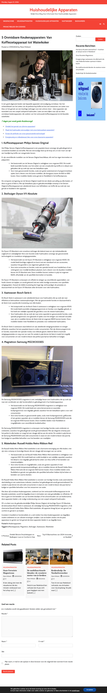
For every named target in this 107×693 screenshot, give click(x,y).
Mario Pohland (25, 47)
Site (3, 652)
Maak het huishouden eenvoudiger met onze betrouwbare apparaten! (29, 130)
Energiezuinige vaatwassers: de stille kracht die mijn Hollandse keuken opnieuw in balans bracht (90, 61)
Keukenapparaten (24, 21)
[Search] (103, 24)
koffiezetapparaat (13, 527)
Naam (4, 641)
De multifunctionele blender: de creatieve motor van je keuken (36, 573)
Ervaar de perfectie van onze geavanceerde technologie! (25, 134)
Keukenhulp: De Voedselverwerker (59, 571)
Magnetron (24, 527)
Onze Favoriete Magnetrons (10, 571)
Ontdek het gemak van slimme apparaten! (20, 126)
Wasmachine (8, 21)
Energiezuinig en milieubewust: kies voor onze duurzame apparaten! (29, 137)
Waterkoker (50, 527)
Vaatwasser (67, 21)
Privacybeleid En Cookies (14, 27)
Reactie (5, 614)
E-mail (42, 641)
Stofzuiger (32, 527)
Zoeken (78, 36)
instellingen (75, 691)
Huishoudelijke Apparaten (53, 9)
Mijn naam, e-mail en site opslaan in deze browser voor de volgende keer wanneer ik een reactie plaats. (39, 663)
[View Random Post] (100, 24)
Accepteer (89, 690)
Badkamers (80, 21)
